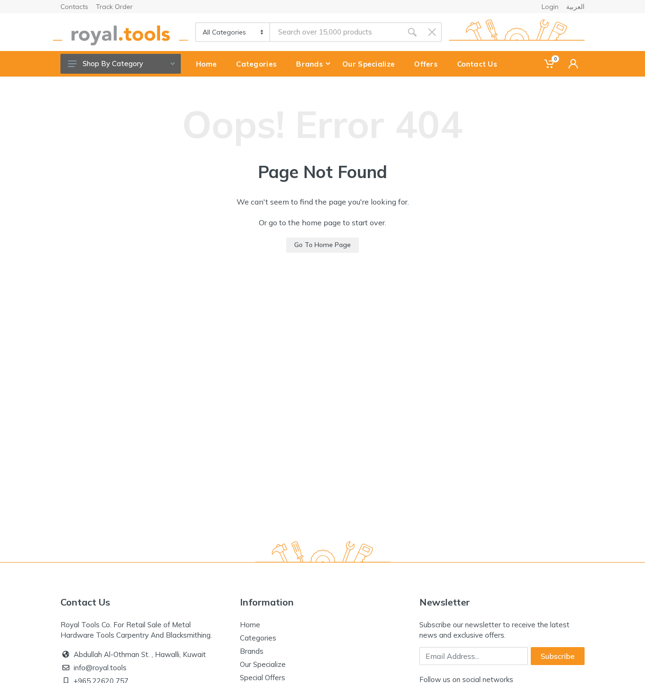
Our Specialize (263, 664)
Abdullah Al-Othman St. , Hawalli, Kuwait (140, 654)
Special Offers (262, 677)
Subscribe (558, 656)
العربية (575, 6)
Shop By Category (113, 63)
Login (550, 6)
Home (250, 624)
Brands (251, 651)
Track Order (114, 6)
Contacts (74, 6)
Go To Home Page (322, 244)
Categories (258, 637)
